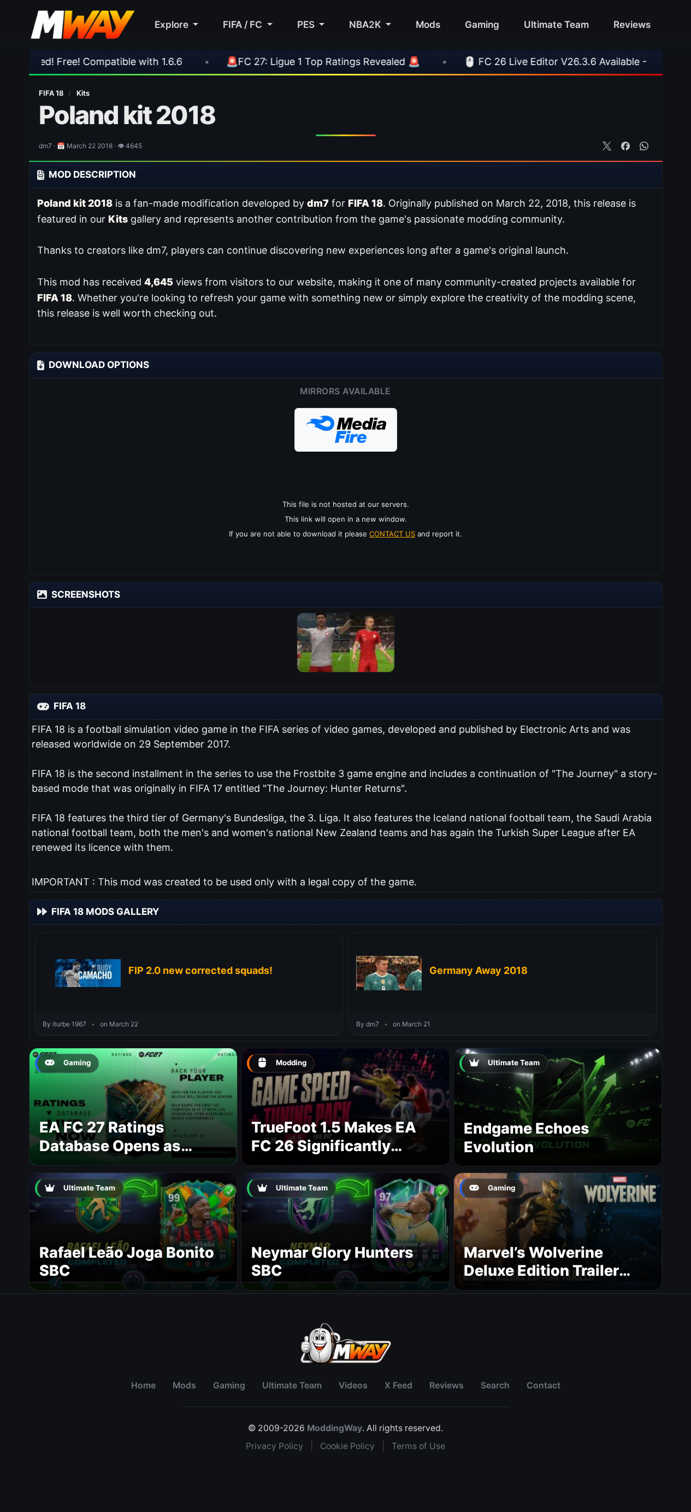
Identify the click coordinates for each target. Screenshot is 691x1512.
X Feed (398, 1385)
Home (143, 1385)
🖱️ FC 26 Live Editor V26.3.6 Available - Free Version (512, 61)
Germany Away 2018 (478, 970)
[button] (345, 430)
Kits (83, 93)
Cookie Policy (347, 1446)
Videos (353, 1385)
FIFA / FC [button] (243, 24)
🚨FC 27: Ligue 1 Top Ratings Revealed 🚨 (250, 61)
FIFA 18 (52, 93)
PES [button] (307, 24)
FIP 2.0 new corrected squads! (200, 970)
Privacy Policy (274, 1446)
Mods (428, 24)
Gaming (482, 24)
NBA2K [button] (366, 24)
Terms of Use (418, 1446)
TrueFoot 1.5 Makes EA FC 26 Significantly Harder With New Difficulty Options (333, 1155)
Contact (543, 1385)
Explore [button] (173, 24)
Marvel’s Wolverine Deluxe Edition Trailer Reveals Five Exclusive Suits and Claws (546, 1280)
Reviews (632, 24)
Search (495, 1385)
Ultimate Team (556, 24)
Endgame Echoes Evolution (526, 1137)
